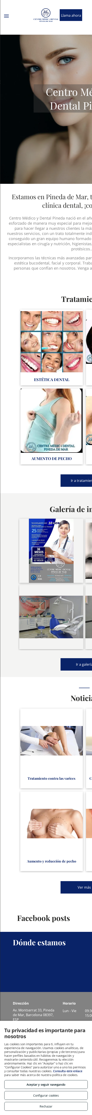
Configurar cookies (46, 1095)
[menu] (6, 16)
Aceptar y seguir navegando (46, 1084)
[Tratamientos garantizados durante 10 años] (51, 551)
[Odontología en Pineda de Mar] (51, 617)
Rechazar (46, 1106)
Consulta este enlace (67, 1071)
